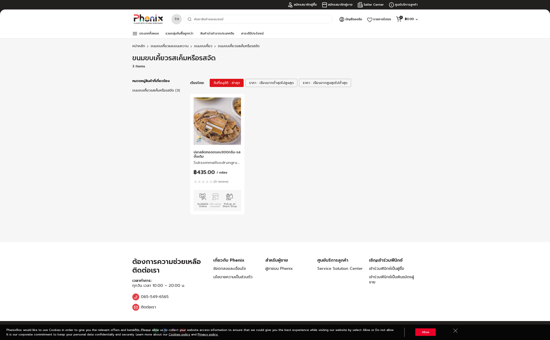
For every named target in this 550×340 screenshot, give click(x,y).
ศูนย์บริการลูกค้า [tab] (332, 260)
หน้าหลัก (138, 46)
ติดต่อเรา (148, 307)
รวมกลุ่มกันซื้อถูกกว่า (179, 33)
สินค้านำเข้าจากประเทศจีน (217, 33)
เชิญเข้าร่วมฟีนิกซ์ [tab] (386, 260)
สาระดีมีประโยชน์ (252, 33)
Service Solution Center (340, 268)
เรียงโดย (197, 82)
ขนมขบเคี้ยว (203, 46)
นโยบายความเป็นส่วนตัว (233, 277)
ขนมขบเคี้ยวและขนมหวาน (169, 46)
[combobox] (258, 19)
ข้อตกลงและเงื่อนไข (229, 268)
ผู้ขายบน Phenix (279, 268)
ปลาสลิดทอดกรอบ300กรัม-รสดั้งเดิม (217, 154)
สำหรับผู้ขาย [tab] (276, 260)
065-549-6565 (155, 297)
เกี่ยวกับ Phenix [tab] (228, 260)
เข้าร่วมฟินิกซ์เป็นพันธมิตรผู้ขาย (391, 279)
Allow (425, 332)
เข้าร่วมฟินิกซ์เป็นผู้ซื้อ (386, 268)
